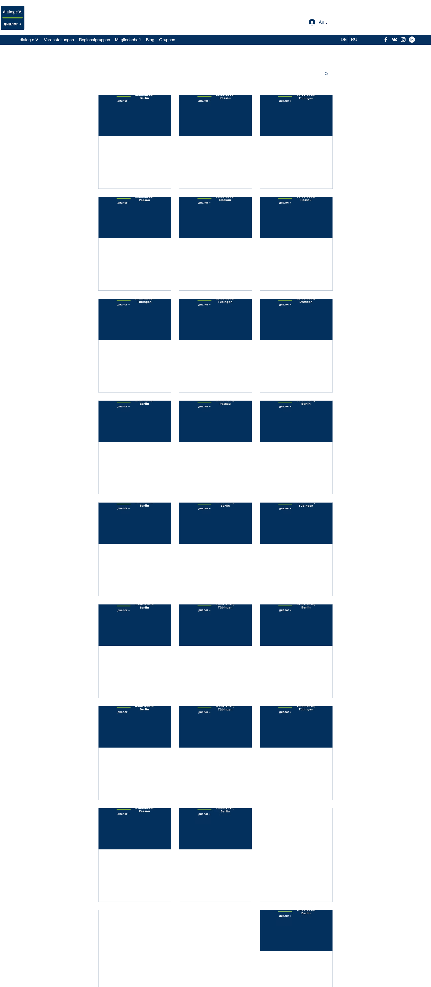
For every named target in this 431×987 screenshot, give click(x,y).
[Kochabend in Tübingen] (296, 115)
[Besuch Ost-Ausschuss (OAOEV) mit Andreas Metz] (135, 421)
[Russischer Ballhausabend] (296, 421)
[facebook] (386, 39)
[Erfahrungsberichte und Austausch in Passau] (215, 115)
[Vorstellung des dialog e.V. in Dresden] (296, 319)
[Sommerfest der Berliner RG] (215, 523)
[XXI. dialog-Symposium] (215, 930)
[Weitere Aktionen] (164, 148)
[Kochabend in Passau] (135, 828)
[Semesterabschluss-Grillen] (296, 523)
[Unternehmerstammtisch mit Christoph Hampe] (215, 828)
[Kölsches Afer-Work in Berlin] (135, 625)
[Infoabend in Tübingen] (215, 319)
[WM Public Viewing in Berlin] (296, 625)
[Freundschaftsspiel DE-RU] (135, 115)
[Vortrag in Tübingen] (215, 727)
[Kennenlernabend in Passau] (296, 217)
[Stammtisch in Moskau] (215, 217)
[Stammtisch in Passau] (135, 217)
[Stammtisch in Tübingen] (135, 319)
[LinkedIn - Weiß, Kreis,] (412, 39)
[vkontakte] (394, 39)
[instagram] (403, 39)
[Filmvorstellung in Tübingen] (296, 727)
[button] (326, 74)
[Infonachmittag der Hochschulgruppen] (215, 421)
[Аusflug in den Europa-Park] (296, 828)
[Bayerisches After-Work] (135, 523)
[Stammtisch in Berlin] (135, 727)
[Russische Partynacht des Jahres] (215, 625)
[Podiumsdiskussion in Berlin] (296, 930)
